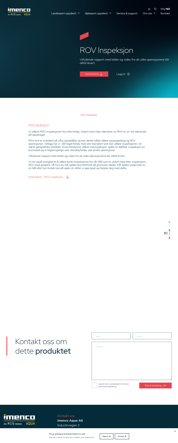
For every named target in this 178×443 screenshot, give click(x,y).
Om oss (147, 13)
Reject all (107, 436)
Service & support (127, 13)
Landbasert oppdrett (63, 13)
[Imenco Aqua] (19, 424)
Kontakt (165, 13)
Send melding (153, 385)
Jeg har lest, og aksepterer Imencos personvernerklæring (114, 385)
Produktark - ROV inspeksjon (45, 177)
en (162, 8)
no (168, 8)
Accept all (122, 436)
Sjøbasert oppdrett (96, 13)
